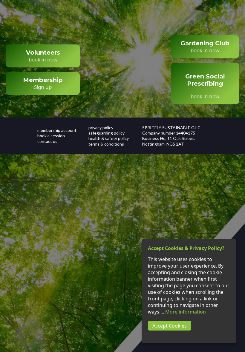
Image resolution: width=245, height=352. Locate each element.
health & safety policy (108, 138)
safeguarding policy (106, 132)
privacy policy (100, 127)
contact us (47, 141)
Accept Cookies (169, 325)
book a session (51, 135)
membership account (56, 130)
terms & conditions (106, 143)
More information (185, 311)
